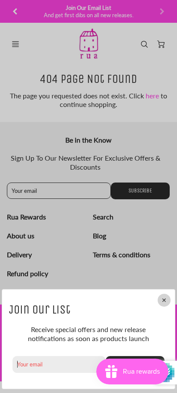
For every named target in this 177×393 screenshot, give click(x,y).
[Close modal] (164, 300)
